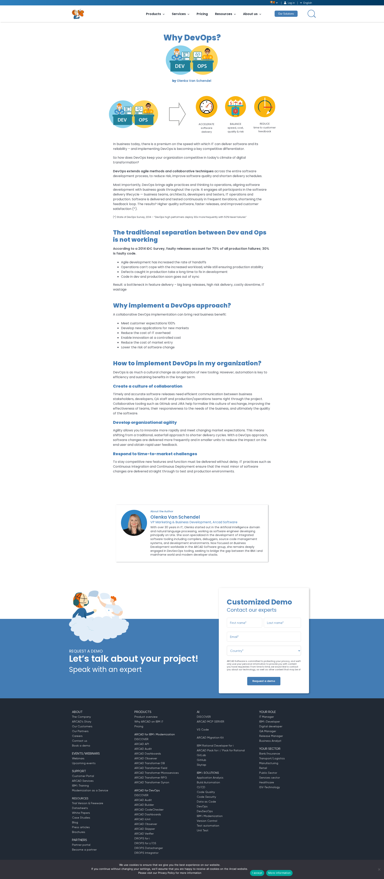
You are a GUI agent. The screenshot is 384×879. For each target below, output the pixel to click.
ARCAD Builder (144, 804)
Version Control (207, 820)
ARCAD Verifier (144, 833)
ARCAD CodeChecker (148, 809)
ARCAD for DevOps (147, 790)
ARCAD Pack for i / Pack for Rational (221, 750)
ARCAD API (141, 744)
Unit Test (202, 830)
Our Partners (80, 731)
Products (153, 14)
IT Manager (266, 716)
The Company (81, 716)
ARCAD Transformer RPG (150, 777)
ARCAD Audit (143, 748)
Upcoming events (84, 763)
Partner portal (81, 844)
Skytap (201, 764)
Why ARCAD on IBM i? (148, 721)
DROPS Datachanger (148, 848)
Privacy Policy (166, 872)
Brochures (78, 832)
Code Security (206, 796)
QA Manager (267, 731)
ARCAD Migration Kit (210, 737)
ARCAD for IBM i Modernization (154, 734)
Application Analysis (210, 777)
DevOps (202, 806)
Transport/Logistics (272, 758)
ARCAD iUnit (142, 819)
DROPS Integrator (146, 852)
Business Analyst (270, 740)
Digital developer (270, 726)
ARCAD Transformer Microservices (156, 772)
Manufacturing (268, 763)
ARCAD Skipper (144, 828)
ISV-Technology (269, 787)
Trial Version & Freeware (87, 803)
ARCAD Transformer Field (150, 768)
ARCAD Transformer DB (149, 763)
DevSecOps (205, 811)
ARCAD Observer (145, 758)
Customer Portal (83, 776)
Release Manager (271, 736)
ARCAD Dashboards (147, 753)
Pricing (202, 14)
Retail (263, 768)
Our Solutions (286, 13)
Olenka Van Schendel (194, 81)
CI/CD (201, 787)
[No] (379, 869)
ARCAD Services (83, 780)
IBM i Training (80, 785)
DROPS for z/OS (145, 843)
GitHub (201, 760)
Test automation (208, 825)
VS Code (203, 729)
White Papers (81, 812)
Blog (75, 822)
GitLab (201, 755)
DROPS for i (142, 838)
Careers (77, 736)
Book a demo (81, 745)
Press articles (81, 827)
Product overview (146, 716)
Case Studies (81, 817)
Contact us (79, 740)
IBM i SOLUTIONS (208, 772)
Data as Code (206, 801)
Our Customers (82, 726)
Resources (223, 14)
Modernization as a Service (90, 790)
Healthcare (266, 782)
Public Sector (268, 772)
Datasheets (80, 808)
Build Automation (208, 782)
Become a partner (84, 849)
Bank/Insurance (269, 753)
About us (250, 14)
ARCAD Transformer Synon (151, 782)
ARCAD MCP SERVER (210, 721)
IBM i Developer (269, 721)
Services (179, 14)
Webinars (78, 758)
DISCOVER (141, 739)
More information (279, 872)
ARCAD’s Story (81, 721)
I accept (257, 872)
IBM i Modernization (210, 816)
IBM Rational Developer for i (215, 745)
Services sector (269, 777)
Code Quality (206, 792)
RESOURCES (80, 798)
